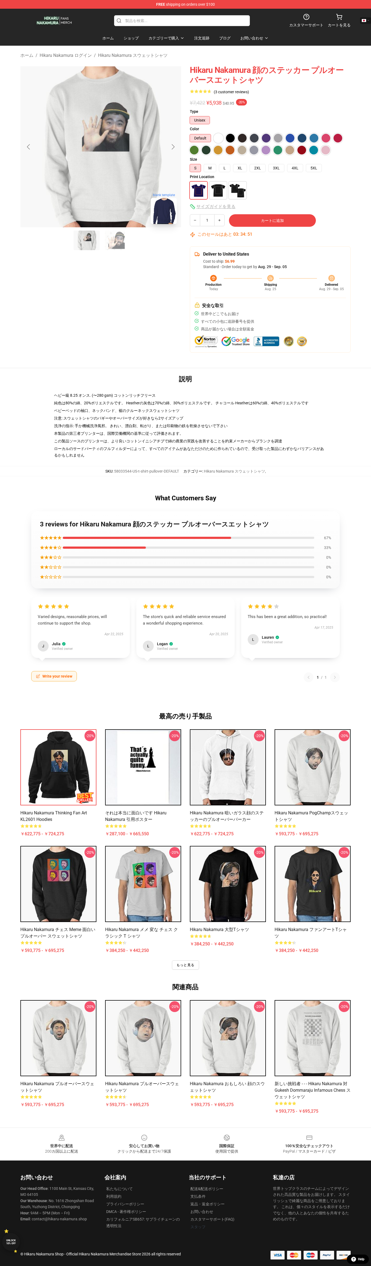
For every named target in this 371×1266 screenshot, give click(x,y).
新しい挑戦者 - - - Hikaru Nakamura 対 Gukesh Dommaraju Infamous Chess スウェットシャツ (313, 1090)
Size (193, 159)
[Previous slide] (28, 147)
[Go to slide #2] (115, 240)
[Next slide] (172, 147)
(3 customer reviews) (231, 92)
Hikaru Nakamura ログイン (66, 55)
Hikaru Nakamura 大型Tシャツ (219, 929)
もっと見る (185, 965)
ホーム (26, 55)
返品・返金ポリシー (207, 1204)
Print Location (202, 177)
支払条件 (198, 1196)
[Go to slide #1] (87, 240)
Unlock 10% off (11, 1242)
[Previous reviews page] (308, 677)
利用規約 (113, 1196)
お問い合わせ (201, 1211)
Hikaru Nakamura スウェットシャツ (133, 55)
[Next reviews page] (335, 677)
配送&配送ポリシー (206, 1189)
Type (194, 111)
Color (194, 129)
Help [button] (361, 1259)
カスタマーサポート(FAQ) (212, 1219)
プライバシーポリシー (125, 1204)
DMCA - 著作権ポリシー (126, 1211)
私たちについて (119, 1189)
